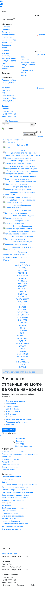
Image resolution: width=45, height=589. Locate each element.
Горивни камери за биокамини (15, 524)
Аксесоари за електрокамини (19, 419)
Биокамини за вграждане (13, 516)
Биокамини (8, 195)
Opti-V (4, 482)
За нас (4, 48)
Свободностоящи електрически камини (19, 484)
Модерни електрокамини (13, 500)
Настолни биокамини (11, 521)
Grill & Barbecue (22, 255)
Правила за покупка (10, 459)
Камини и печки (10, 257)
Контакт (24, 75)
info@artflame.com (9, 554)
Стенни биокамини (10, 511)
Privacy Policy (7, 462)
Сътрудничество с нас (28, 66)
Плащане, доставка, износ (28, 60)
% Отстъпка (22, 257)
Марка (6, 260)
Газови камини (9, 255)
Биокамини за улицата (11, 529)
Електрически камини (13, 140)
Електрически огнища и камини (15, 495)
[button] (15, 128)
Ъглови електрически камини (15, 490)
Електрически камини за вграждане (17, 492)
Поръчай (39, 136)
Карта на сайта (8, 470)
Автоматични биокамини (12, 526)
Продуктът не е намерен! (25, 372)
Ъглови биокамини (10, 513)
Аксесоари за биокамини (17, 422)
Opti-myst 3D (7, 479)
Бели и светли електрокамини (15, 497)
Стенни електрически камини (15, 487)
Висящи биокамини (10, 518)
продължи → (8, 430)
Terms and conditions (10, 464)
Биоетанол (10, 424)
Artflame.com (9, 372)
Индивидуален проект (27, 71)
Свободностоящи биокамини (14, 508)
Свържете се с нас (10, 467)
